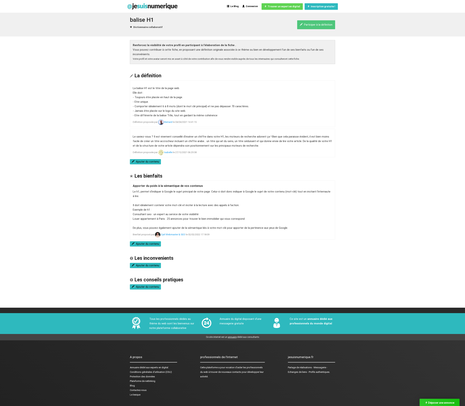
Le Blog (234, 6)
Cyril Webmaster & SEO (173, 234)
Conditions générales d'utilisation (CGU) (151, 372)
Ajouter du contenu (146, 161)
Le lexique (135, 394)
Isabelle (168, 152)
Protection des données (142, 376)
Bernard (168, 122)
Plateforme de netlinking (142, 381)
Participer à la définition (317, 24)
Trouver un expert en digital (283, 6)
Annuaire (134, 367)
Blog (132, 385)
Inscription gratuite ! (322, 6)
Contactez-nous (138, 390)
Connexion (251, 6)
